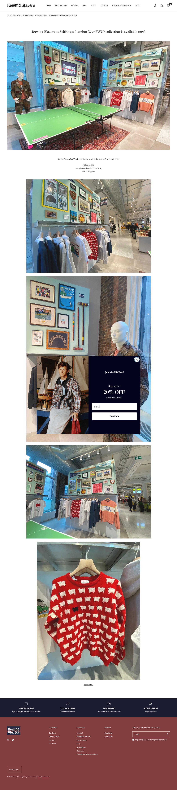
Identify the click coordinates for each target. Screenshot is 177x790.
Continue (114, 416)
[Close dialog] (136, 359)
